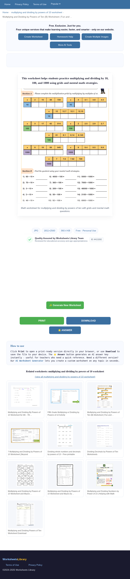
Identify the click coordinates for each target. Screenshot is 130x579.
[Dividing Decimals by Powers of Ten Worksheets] (104, 435)
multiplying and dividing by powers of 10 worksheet (36, 12)
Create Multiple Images (96, 36)
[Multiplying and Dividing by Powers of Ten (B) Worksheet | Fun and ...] (104, 396)
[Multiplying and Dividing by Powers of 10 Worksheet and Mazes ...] (25, 475)
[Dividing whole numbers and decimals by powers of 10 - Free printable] (65, 435)
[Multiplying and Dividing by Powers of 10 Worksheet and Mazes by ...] (65, 475)
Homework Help (65, 36)
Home (7, 4)
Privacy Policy (22, 4)
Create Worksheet (33, 36)
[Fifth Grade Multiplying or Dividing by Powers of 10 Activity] (65, 396)
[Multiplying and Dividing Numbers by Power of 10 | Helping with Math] (104, 475)
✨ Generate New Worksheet (65, 305)
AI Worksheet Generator (29, 360)
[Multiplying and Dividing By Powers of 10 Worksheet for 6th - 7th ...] (25, 396)
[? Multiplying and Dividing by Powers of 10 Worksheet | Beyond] (25, 435)
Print (42, 320)
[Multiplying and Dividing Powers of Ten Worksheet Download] (25, 514)
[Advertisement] (65, 273)
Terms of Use (39, 4)
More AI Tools (65, 45)
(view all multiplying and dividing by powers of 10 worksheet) (65, 376)
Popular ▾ (55, 4)
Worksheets (14, 559)
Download (88, 320)
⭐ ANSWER (65, 330)
